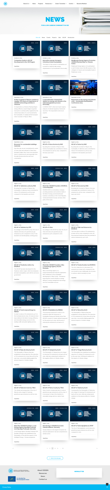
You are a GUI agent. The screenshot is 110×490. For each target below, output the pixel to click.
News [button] (43, 37)
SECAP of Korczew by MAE (79, 186)
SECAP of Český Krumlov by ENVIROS (83, 265)
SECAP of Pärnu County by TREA (53, 388)
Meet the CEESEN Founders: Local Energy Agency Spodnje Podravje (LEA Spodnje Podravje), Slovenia (25, 427)
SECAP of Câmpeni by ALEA (52, 350)
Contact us (43, 479)
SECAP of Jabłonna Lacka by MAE (25, 186)
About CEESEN (42, 470)
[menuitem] (26, 3)
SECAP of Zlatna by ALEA (79, 388)
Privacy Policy (6, 487)
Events (93, 42)
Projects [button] (54, 37)
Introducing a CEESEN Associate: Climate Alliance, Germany (53, 426)
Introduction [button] (71, 37)
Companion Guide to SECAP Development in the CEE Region (24, 61)
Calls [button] (59, 37)
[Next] (95, 449)
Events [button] (71, 3)
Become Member (82, 3)
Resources (43, 473)
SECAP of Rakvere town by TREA (24, 388)
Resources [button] (48, 3)
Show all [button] (38, 37)
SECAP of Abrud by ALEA (79, 310)
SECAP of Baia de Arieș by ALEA (24, 350)
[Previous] (15, 449)
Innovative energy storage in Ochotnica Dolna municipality (52, 61)
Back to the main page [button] (56, 458)
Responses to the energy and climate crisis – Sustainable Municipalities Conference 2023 (83, 101)
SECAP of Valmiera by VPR (22, 227)
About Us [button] (26, 3)
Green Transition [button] (60, 3)
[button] (26, 48)
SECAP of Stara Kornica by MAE (53, 144)
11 (62, 448)
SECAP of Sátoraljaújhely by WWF (82, 426)
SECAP (36, 42)
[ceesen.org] (5, 4)
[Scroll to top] (107, 484)
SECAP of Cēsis (48, 227)
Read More (16, 66)
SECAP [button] (64, 37)
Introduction (59, 168)
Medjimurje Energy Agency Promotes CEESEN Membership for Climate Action (83, 62)
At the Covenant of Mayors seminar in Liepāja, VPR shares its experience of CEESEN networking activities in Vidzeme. (26, 102)
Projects (40, 3)
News (34, 3)
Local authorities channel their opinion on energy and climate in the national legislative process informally (54, 102)
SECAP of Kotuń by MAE (79, 144)
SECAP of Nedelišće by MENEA (53, 310)
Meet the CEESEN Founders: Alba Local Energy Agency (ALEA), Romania (53, 266)
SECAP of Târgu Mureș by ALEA (81, 350)
